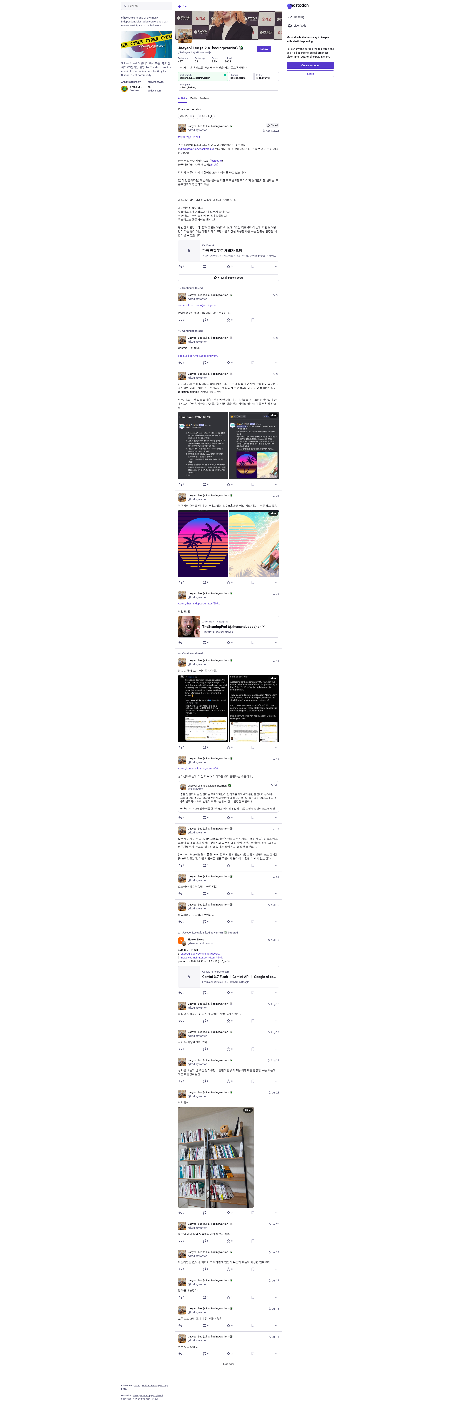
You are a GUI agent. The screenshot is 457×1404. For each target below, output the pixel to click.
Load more (228, 1364)
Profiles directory (150, 1385)
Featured (205, 98)
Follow (264, 49)
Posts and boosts (188, 109)
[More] (277, 266)
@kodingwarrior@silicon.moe (193, 52)
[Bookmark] (253, 266)
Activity (182, 98)
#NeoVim (184, 116)
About (137, 1385)
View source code (141, 1398)
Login (310, 73)
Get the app (146, 1395)
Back (186, 6)
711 (197, 61)
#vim (195, 116)
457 (180, 61)
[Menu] (276, 49)
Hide (273, 415)
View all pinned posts (230, 277)
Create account (310, 65)
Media (193, 98)
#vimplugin (207, 116)
